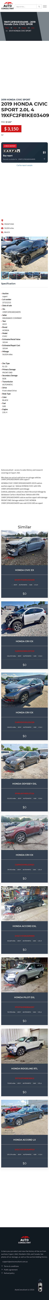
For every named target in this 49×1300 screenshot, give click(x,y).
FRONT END (9, 224)
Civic (32, 28)
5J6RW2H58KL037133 (24, 651)
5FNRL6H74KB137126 (24, 793)
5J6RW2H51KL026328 (24, 722)
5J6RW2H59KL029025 (24, 864)
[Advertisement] (24, 67)
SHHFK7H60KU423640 (24, 580)
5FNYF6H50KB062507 (24, 1007)
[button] (46, 239)
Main (7, 28)
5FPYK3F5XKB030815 (24, 1078)
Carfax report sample (24, 165)
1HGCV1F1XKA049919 (24, 1149)
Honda (24, 28)
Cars (15, 28)
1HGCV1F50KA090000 (24, 936)
